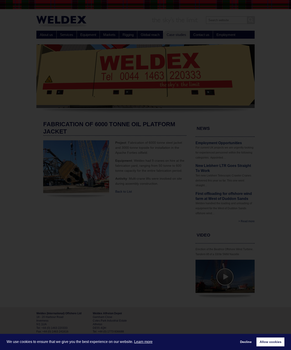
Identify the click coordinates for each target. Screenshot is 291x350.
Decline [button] (246, 342)
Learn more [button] (143, 342)
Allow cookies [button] (270, 342)
